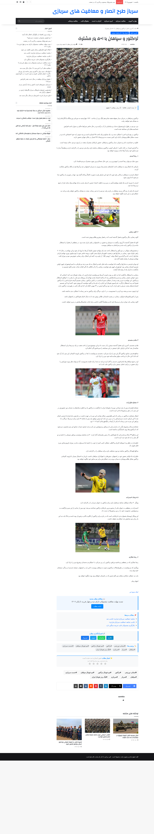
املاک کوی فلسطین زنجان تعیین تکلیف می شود (36, 50)
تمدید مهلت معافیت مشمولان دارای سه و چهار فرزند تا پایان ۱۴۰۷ (97, 601)
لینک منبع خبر (133, 592)
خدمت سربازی (70, 672)
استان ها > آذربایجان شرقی (120, 33)
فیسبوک (85, 638)
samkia (132, 44)
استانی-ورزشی (130, 672)
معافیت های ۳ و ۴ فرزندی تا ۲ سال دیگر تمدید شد (35, 68)
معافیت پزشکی (73, 21)
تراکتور (117, 672)
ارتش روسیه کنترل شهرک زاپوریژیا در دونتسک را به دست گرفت (127, 736)
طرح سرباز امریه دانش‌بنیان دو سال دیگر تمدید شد (35, 95)
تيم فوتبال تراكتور (104, 672)
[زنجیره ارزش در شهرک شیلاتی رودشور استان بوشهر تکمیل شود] (69, 729)
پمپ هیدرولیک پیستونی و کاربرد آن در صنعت (37, 41)
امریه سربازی (108, 21)
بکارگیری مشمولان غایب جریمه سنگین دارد (120, 625)
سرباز (124, 677)
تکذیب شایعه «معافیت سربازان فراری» (122, 622)
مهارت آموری (133, 21)
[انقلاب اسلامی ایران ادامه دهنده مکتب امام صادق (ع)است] (97, 726)
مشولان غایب (85, 21)
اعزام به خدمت (96, 21)
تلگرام (110, 638)
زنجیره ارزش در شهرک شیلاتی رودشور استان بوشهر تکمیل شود (70, 743)
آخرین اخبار (129, 28)
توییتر (93, 638)
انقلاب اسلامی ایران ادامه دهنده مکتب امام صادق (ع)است (97, 736)
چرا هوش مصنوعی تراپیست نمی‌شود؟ (39, 38)
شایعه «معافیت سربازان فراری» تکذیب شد (120, 619)
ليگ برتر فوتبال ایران (99, 677)
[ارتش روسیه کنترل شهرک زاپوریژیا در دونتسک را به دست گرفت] (125, 726)
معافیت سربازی (121, 21)
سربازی (114, 677)
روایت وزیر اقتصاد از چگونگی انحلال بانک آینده (36, 34)
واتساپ (101, 638)
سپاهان (133, 677)
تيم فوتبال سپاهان (87, 672)
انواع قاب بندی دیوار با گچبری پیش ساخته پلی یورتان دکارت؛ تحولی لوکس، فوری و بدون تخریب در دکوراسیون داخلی (33, 74)
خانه (135, 28)
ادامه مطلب (97, 606)
